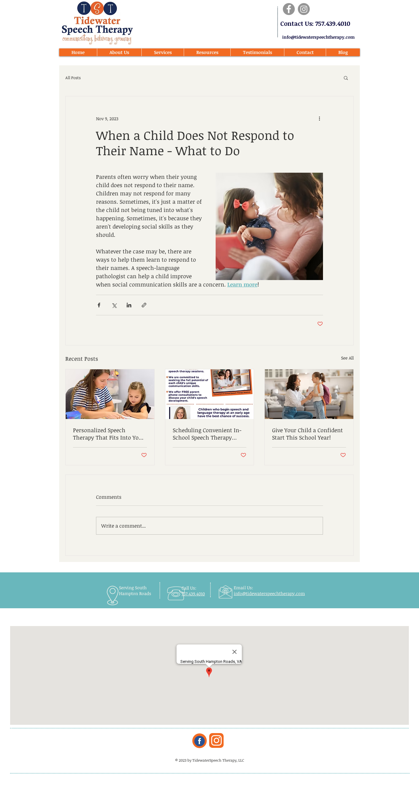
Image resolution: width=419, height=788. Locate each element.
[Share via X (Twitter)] (114, 305)
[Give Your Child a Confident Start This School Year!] (309, 394)
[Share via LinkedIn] (129, 305)
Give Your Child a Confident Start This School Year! (307, 433)
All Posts (73, 77)
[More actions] (319, 118)
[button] (346, 77)
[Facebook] (289, 9)
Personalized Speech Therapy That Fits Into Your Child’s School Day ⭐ (108, 433)
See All (347, 358)
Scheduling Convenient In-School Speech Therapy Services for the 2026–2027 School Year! (207, 433)
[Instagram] (304, 9)
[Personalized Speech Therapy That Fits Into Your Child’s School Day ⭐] (110, 394)
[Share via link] (144, 305)
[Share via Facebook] (99, 305)
